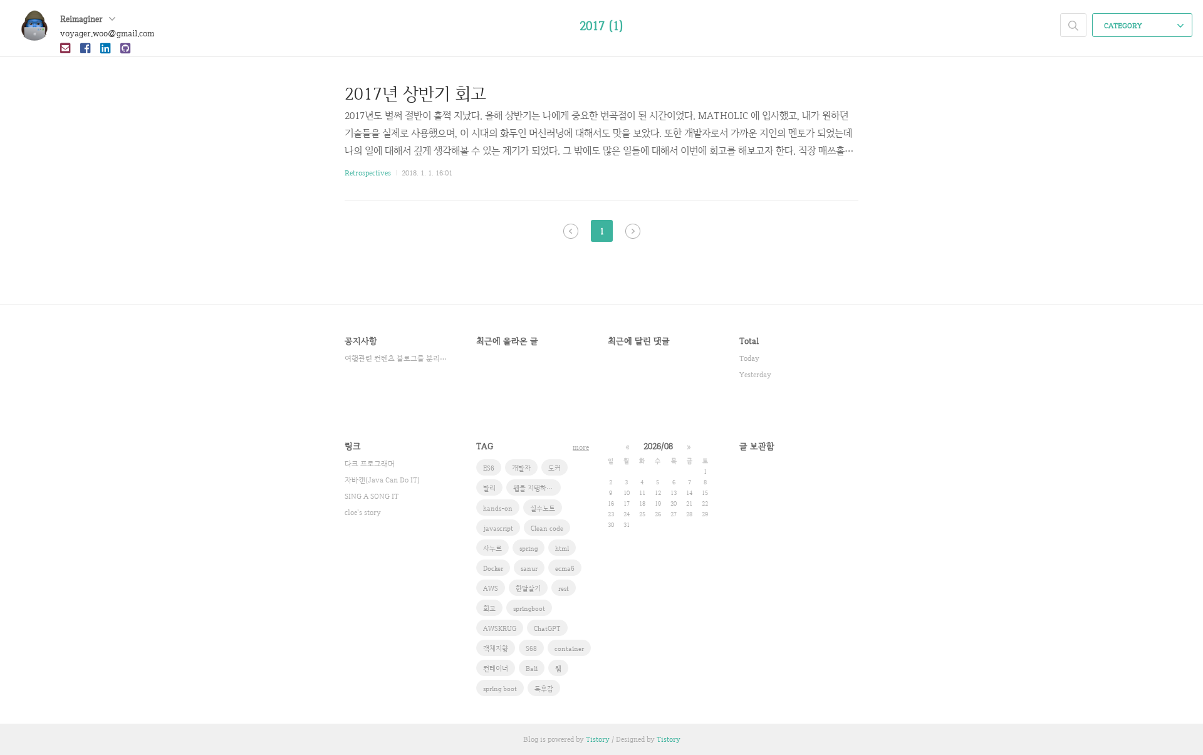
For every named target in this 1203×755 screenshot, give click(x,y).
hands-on (498, 508)
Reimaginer (82, 18)
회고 (489, 608)
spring (528, 548)
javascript (498, 528)
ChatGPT (547, 628)
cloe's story (363, 513)
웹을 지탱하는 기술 (537, 488)
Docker (493, 568)
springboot (529, 608)
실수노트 (542, 508)
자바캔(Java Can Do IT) (382, 480)
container (569, 648)
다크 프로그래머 (370, 464)
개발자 (521, 468)
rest (563, 588)
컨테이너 (495, 668)
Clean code (547, 528)
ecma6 (565, 568)
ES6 (488, 468)
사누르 (492, 548)
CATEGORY (1124, 26)
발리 (489, 488)
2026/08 (658, 446)
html (562, 548)
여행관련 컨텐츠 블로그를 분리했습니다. (398, 358)
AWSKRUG (499, 628)
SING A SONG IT (371, 496)
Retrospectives (368, 173)
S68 (531, 648)
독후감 (543, 688)
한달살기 (528, 588)
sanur (529, 568)
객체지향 (495, 648)
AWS (490, 588)
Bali (532, 668)
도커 (554, 468)
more (581, 447)
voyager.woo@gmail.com (107, 33)
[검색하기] (1073, 25)
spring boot (500, 688)
